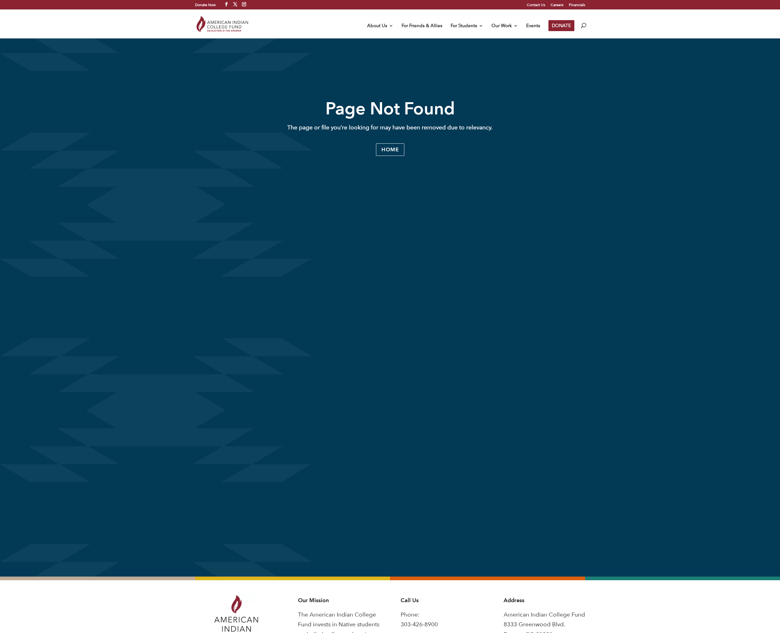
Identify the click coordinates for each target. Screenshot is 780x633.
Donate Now (205, 4)
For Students (464, 25)
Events (533, 25)
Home (390, 149)
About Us (377, 25)
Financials (577, 5)
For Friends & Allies (422, 25)
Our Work (501, 25)
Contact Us (536, 5)
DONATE (561, 25)
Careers (557, 5)
